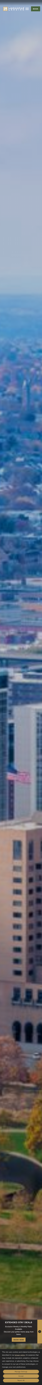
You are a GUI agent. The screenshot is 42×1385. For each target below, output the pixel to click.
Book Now (19, 1340)
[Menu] (27, 9)
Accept (21, 1376)
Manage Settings (21, 1372)
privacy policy (20, 1355)
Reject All (21, 1380)
